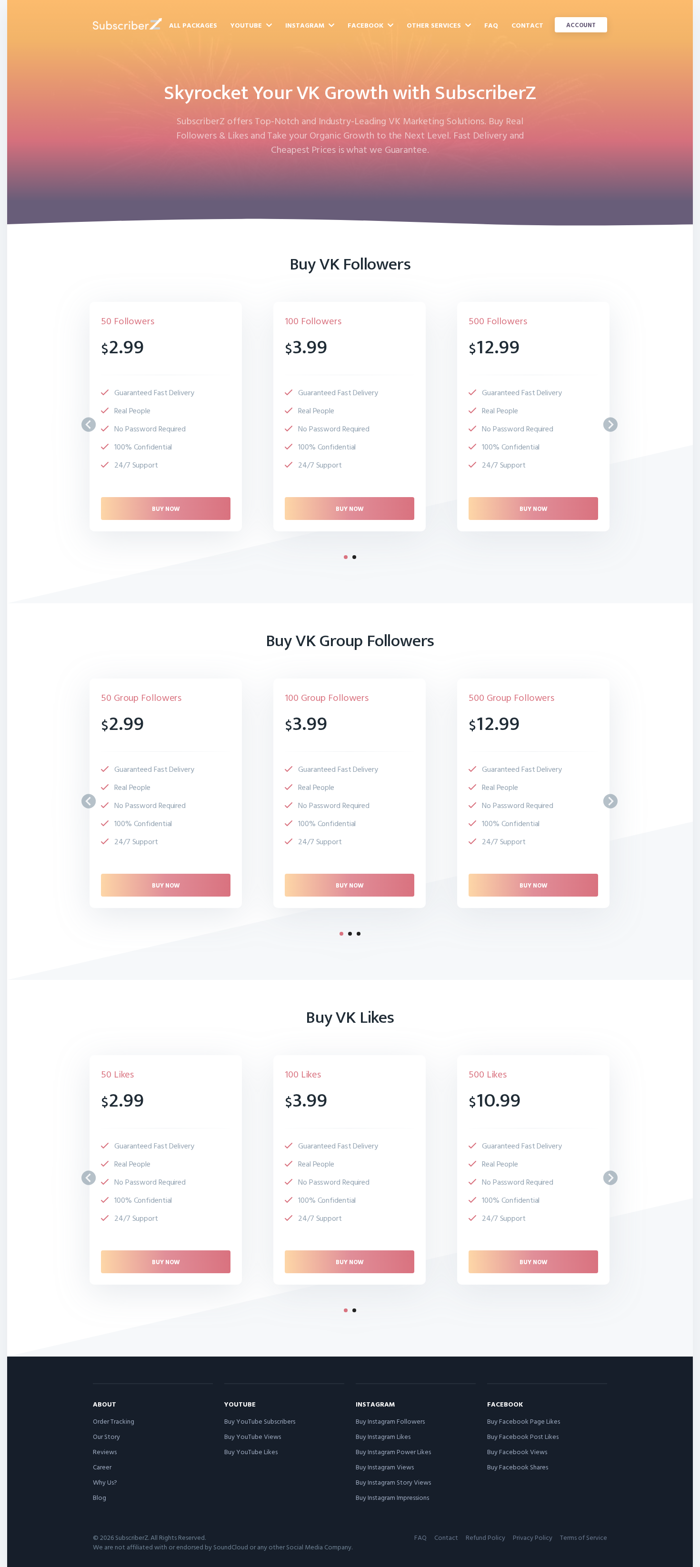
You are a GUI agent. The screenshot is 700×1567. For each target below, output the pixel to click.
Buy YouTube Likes (251, 1452)
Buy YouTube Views (252, 1436)
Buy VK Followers (350, 264)
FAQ (491, 25)
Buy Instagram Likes (383, 1436)
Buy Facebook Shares (517, 1467)
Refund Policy (485, 1537)
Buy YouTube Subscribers (259, 1421)
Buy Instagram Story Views (393, 1482)
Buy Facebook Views (517, 1452)
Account (581, 25)
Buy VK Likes (350, 1017)
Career (102, 1467)
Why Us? (105, 1482)
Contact (527, 25)
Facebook (366, 25)
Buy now (166, 508)
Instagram (305, 25)
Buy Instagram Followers (390, 1421)
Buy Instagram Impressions (392, 1497)
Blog (99, 1497)
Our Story (106, 1436)
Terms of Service (583, 1537)
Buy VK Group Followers (350, 641)
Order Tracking (113, 1421)
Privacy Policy (532, 1537)
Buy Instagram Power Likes (393, 1452)
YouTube (247, 25)
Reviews (105, 1452)
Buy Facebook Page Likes (523, 1421)
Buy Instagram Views (385, 1467)
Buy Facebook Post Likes (523, 1436)
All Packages (193, 25)
